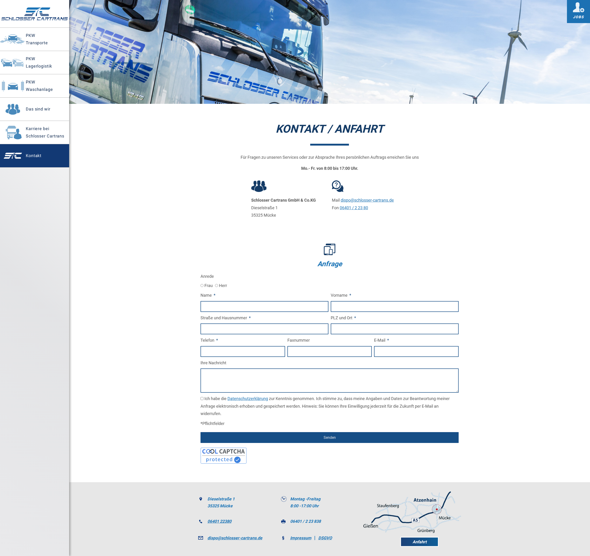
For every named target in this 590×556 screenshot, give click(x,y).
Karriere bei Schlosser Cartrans (45, 132)
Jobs (578, 17)
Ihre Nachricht (213, 362)
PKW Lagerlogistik (39, 62)
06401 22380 (219, 521)
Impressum (300, 538)
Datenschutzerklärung (247, 398)
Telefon (208, 340)
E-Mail (380, 340)
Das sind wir (38, 109)
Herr (223, 285)
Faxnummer (298, 340)
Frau (208, 285)
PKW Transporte (37, 39)
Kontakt (33, 155)
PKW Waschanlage (39, 86)
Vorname (339, 295)
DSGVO (325, 538)
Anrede (207, 276)
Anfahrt (420, 541)
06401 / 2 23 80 (354, 207)
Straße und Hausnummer (224, 317)
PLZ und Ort (342, 317)
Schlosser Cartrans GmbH (34, 13)
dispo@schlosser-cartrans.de (367, 200)
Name (207, 295)
